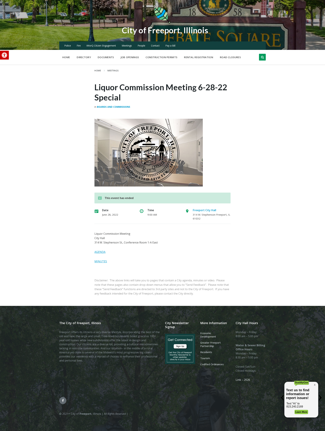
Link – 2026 (243, 380)
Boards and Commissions (113, 106)
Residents (206, 352)
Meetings (127, 45)
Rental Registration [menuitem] (198, 57)
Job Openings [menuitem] (130, 57)
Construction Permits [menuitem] (161, 57)
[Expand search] (262, 57)
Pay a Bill (170, 45)
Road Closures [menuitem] (230, 57)
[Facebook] (62, 400)
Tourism (205, 358)
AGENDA (99, 252)
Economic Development (208, 334)
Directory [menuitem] (84, 57)
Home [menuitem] (66, 57)
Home (97, 70)
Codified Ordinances (212, 364)
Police (67, 45)
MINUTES (100, 261)
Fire (79, 45)
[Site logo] (162, 23)
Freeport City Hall (204, 210)
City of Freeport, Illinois (165, 30)
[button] (4, 55)
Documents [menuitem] (106, 57)
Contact (155, 45)
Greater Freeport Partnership (210, 344)
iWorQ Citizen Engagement (101, 45)
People (141, 45)
